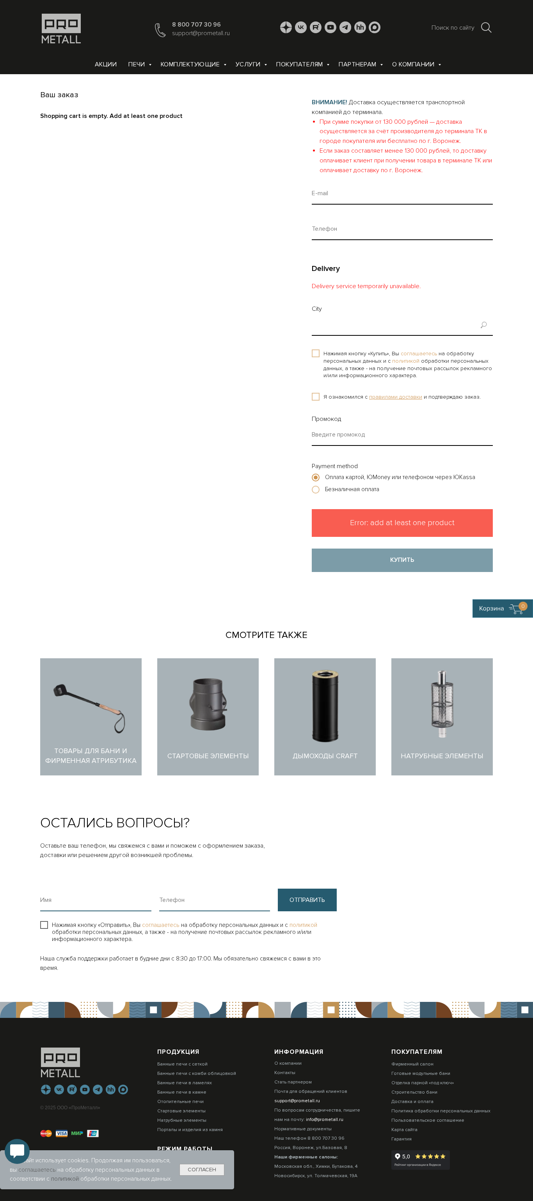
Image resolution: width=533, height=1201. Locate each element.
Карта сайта (404, 1130)
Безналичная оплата (351, 489)
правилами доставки (395, 397)
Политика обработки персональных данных (440, 1111)
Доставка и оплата (412, 1102)
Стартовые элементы (181, 1111)
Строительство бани (414, 1092)
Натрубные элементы (181, 1120)
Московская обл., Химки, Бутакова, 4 (315, 1166)
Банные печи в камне (181, 1092)
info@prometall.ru (324, 1120)
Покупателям (300, 64)
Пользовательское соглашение (427, 1120)
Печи (137, 64)
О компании (414, 64)
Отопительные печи (180, 1102)
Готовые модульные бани (420, 1073)
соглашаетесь (420, 353)
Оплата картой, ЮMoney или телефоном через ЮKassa (399, 477)
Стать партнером (293, 1082)
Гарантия (401, 1139)
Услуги (249, 64)
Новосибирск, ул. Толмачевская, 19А (315, 1176)
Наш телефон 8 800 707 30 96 (309, 1138)
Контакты (284, 1073)
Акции (106, 64)
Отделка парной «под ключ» (422, 1083)
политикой (406, 361)
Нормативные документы (303, 1129)
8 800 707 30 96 (196, 25)
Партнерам (358, 64)
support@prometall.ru (201, 33)
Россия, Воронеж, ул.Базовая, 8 (310, 1148)
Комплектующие (191, 64)
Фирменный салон (412, 1064)
